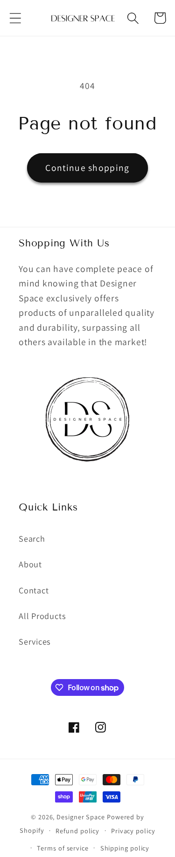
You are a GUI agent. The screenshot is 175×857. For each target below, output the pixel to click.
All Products (42, 615)
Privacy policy (133, 830)
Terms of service (63, 847)
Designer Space (80, 816)
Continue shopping (87, 168)
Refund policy (77, 830)
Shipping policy (125, 847)
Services (35, 641)
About (30, 564)
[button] (15, 18)
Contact (34, 590)
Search (32, 538)
